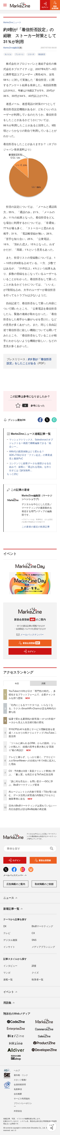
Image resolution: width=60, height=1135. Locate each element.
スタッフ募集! (20, 1079)
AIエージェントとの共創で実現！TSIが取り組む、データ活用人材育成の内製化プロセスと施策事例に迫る (32, 795)
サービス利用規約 (22, 1098)
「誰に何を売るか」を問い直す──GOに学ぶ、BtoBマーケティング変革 (31, 783)
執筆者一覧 (37, 979)
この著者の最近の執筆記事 (36, 526)
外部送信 (18, 1110)
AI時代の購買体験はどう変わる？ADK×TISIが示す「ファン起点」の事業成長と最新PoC (30, 455)
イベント (8, 992)
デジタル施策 (10, 940)
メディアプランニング (43, 946)
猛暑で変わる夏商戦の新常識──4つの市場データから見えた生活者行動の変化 (32, 720)
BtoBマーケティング (42, 926)
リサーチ (31, 54)
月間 (43, 683)
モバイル (8, 54)
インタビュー (10, 965)
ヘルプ (17, 1070)
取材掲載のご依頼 (44, 884)
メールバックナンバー (32, 634)
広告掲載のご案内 (15, 884)
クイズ (35, 972)
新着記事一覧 (11, 909)
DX (4, 926)
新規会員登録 (31, 642)
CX (33, 933)
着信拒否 (41, 54)
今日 (17, 683)
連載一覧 (8, 979)
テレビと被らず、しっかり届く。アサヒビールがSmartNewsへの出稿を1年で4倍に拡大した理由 (32, 760)
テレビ (6, 933)
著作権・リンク (21, 1075)
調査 (34, 965)
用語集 (7, 1002)
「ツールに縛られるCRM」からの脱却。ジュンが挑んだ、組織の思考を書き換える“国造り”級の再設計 (32, 746)
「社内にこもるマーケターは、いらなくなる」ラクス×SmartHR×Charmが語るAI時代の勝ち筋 (32, 708)
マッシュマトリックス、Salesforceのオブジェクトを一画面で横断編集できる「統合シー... (31, 443)
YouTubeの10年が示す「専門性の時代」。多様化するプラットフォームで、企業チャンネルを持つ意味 (32, 694)
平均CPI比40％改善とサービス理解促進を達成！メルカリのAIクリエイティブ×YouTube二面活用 (32, 732)
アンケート (19, 54)
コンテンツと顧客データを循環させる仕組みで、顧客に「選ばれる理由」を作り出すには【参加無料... (30, 467)
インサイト (9, 946)
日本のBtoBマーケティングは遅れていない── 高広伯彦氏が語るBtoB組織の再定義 (33, 807)
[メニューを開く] (5, 5)
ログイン (32, 651)
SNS (34, 940)
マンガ (6, 972)
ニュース (8, 898)
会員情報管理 (20, 1084)
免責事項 (18, 1089)
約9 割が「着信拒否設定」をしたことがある (29, 361)
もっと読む (12, 473)
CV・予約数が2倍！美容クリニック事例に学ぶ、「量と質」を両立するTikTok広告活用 (32, 772)
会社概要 (18, 1093)
